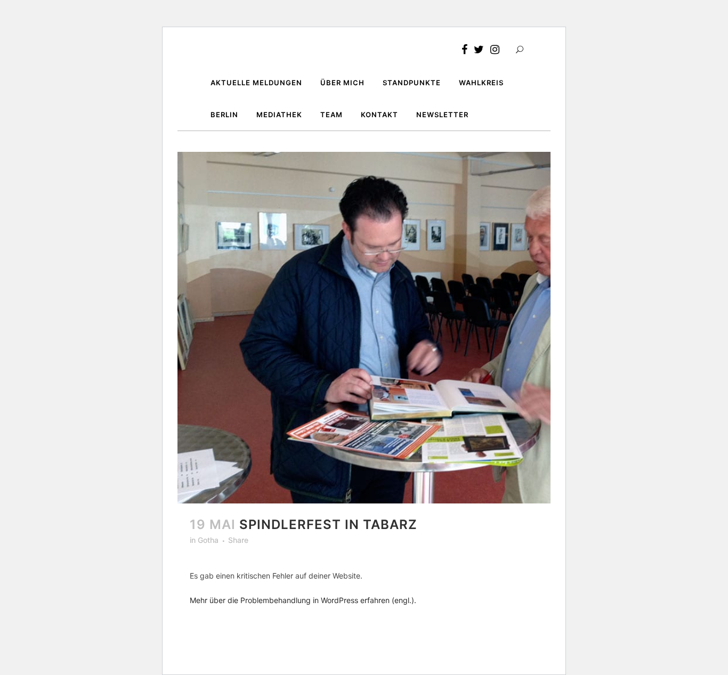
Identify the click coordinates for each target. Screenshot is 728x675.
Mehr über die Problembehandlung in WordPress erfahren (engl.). (303, 600)
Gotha (208, 539)
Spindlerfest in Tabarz (328, 524)
